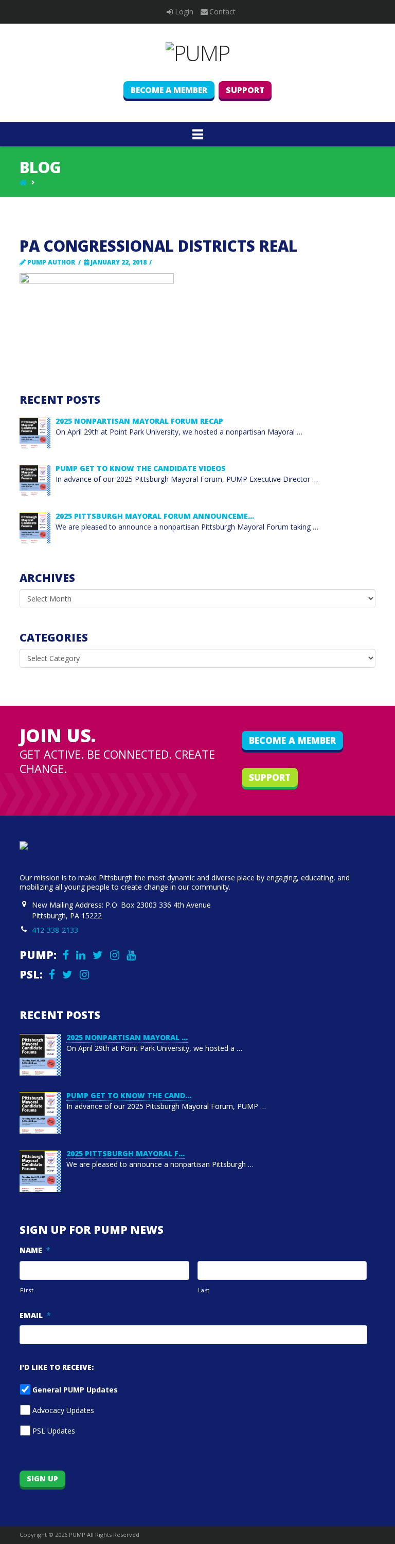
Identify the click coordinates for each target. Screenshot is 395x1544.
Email (35, 1315)
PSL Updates (53, 1431)
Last (204, 1290)
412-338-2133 (55, 930)
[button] (198, 134)
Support (245, 90)
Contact (222, 11)
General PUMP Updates (75, 1390)
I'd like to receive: (57, 1367)
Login (184, 11)
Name (35, 1250)
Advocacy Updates (63, 1410)
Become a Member (169, 90)
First (26, 1290)
